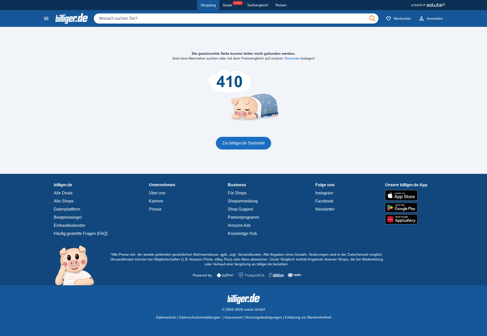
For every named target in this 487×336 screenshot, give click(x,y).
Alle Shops (64, 201)
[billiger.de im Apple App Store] (406, 195)
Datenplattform (67, 209)
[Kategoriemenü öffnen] (46, 18)
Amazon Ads (239, 225)
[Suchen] (372, 18)
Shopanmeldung (243, 201)
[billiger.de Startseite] (71, 18)
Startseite (292, 58)
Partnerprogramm (243, 217)
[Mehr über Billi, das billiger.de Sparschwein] (77, 265)
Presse (155, 209)
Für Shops (237, 193)
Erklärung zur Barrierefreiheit (308, 317)
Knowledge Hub (242, 233)
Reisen (281, 5)
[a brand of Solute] (428, 5)
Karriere (156, 201)
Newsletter (325, 209)
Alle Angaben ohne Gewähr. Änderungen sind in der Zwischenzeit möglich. (323, 254)
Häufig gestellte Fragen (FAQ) (81, 233)
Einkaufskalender (69, 225)
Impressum (233, 317)
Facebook (324, 201)
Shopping (208, 5)
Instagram (324, 193)
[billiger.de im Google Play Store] (406, 207)
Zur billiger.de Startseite (243, 143)
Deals (232, 4)
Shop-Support (240, 209)
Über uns (157, 193)
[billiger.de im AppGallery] (406, 219)
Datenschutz (166, 317)
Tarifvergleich (257, 5)
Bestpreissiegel (68, 217)
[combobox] (236, 18)
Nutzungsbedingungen (264, 317)
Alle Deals (63, 193)
